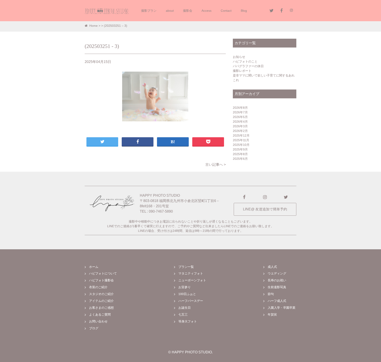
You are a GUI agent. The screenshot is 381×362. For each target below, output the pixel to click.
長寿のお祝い (277, 280)
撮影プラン (149, 10)
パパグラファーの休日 (248, 66)
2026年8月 (240, 107)
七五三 (183, 314)
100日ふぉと (187, 294)
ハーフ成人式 (277, 301)
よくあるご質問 (100, 314)
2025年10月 (241, 145)
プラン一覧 (186, 267)
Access (206, 10)
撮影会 (187, 10)
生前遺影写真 (277, 287)
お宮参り (184, 287)
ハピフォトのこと (245, 61)
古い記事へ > (215, 164)
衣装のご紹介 (98, 287)
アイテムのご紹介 (101, 301)
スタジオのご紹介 (101, 294)
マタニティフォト (190, 273)
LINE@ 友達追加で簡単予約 (265, 209)
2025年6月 (240, 158)
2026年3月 (240, 126)
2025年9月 (240, 149)
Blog (244, 10)
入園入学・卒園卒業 (281, 307)
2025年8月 (240, 154)
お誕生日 (184, 307)
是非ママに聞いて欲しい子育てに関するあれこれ (264, 78)
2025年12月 (241, 135)
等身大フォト (187, 321)
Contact (226, 10)
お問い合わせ (98, 321)
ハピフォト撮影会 (101, 280)
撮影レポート (242, 70)
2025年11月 (241, 140)
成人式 (272, 267)
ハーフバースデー (190, 301)
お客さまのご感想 (101, 307)
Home (93, 25)
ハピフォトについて (103, 273)
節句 (271, 294)
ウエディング (277, 273)
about (170, 10)
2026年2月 (240, 131)
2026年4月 (240, 121)
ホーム (93, 267)
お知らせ (239, 57)
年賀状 (272, 314)
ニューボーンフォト (192, 280)
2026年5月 (240, 117)
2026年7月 (240, 112)
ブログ (93, 328)
